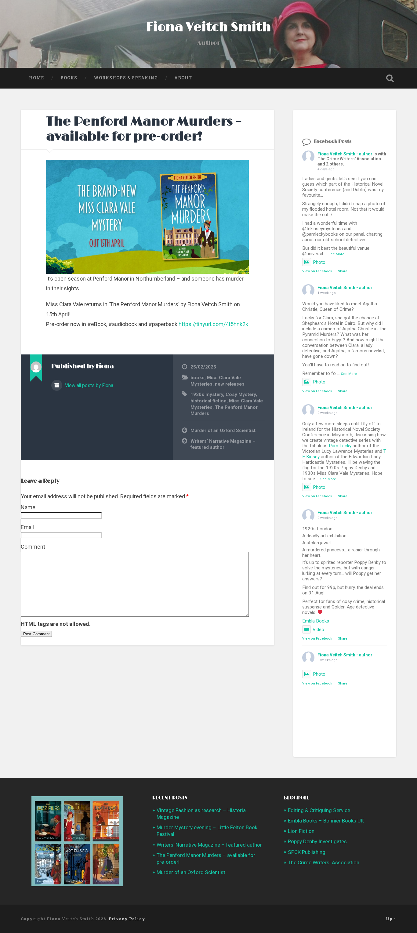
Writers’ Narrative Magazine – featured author (223, 444)
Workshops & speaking (126, 78)
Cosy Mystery (241, 394)
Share (342, 271)
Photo (319, 262)
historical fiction (208, 401)
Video (318, 629)
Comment (33, 546)
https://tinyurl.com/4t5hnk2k (213, 324)
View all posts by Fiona (88, 385)
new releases (230, 384)
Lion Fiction (301, 831)
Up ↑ (391, 918)
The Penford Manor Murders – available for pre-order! (144, 129)
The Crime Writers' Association (323, 862)
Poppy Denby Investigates (317, 841)
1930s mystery (206, 394)
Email (27, 527)
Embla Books (315, 621)
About (183, 78)
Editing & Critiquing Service (319, 810)
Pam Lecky (340, 445)
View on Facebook (317, 271)
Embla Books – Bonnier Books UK (326, 821)
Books (68, 78)
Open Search (390, 78)
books (197, 377)
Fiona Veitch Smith (208, 27)
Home (36, 78)
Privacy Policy (127, 918)
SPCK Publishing (306, 852)
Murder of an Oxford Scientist (223, 430)
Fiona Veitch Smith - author (344, 153)
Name (28, 507)
